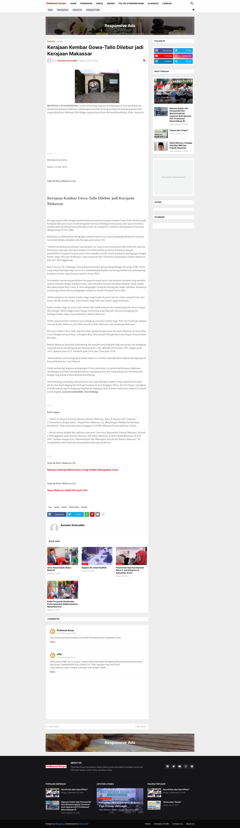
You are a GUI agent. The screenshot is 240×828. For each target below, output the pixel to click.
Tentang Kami (62, 10)
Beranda (51, 41)
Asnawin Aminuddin (73, 525)
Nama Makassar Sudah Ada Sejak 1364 (67, 490)
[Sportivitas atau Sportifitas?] (52, 792)
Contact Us (77, 10)
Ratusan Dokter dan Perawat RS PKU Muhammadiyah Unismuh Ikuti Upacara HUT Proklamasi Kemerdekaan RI (180, 114)
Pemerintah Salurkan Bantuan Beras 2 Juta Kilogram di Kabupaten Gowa (130, 570)
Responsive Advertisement (173, 177)
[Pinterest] (92, 514)
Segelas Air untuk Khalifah (94, 567)
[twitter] (173, 766)
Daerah (111, 3)
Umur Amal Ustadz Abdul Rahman (59, 568)
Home (73, 3)
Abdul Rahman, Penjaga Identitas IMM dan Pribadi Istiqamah (181, 145)
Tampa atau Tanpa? (179, 130)
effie (59, 654)
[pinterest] (192, 766)
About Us (190, 824)
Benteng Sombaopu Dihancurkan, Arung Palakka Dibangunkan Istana (82, 469)
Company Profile (93, 10)
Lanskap (167, 3)
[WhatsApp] (86, 514)
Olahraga (153, 3)
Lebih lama (140, 726)
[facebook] (193, 9)
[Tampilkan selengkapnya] (103, 514)
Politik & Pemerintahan (131, 3)
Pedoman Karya (65, 630)
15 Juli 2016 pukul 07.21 (66, 657)
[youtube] (179, 766)
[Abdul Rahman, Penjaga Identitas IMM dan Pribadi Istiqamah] (161, 146)
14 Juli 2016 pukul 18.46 (66, 633)
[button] (192, 3)
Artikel (64, 507)
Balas (52, 642)
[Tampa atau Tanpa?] (161, 133)
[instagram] (185, 766)
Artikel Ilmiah (74, 507)
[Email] (97, 514)
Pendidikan (86, 3)
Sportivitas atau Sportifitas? (74, 789)
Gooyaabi (83, 824)
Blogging (59, 824)
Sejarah (84, 507)
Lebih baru (53, 726)
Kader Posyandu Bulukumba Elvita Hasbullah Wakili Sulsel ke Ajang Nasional (62, 604)
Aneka (99, 3)
